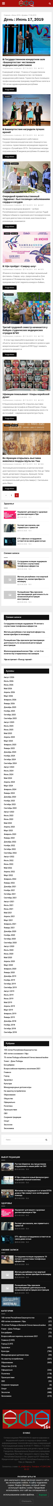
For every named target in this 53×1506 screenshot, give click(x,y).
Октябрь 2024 (10, 759)
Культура (14, 233)
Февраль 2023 (10, 834)
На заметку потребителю (15, 1091)
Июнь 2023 (8, 819)
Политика (8, 1106)
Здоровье (15, 26)
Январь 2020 (9, 972)
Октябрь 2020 (10, 939)
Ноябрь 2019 (9, 980)
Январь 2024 (9, 793)
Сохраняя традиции (12, 1117)
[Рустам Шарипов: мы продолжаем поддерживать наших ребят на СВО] (7, 1167)
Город (6, 1076)
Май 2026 (8, 689)
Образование (9, 294)
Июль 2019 (8, 995)
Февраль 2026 (10, 700)
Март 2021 (8, 920)
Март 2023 (8, 830)
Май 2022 (8, 868)
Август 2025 (9, 722)
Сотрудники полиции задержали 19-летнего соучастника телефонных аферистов (32, 563)
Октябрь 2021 (10, 894)
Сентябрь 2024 (10, 763)
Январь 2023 (9, 838)
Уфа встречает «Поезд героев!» (18, 659)
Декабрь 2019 (10, 976)
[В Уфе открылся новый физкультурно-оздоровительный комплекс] (7, 1180)
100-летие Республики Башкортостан (20, 1050)
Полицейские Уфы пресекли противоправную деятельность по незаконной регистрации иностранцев (24, 642)
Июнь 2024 (8, 774)
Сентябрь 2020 (10, 943)
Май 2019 (8, 1002)
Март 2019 (8, 1010)
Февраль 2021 (10, 924)
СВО (5, 1113)
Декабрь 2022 (10, 842)
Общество (8, 1099)
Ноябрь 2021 (9, 890)
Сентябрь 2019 (10, 987)
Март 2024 (8, 786)
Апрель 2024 (9, 782)
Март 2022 (8, 875)
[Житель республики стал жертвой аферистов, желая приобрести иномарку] (10, 580)
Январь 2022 (9, 883)
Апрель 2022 (9, 872)
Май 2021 (8, 913)
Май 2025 (8, 733)
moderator (18, 68)
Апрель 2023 (9, 827)
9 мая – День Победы (13, 1061)
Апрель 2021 (9, 916)
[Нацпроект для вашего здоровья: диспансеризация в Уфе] (10, 515)
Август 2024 (9, 767)
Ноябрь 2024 (9, 756)
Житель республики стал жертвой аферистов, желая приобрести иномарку (32, 579)
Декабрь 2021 (10, 887)
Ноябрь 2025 (9, 711)
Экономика (9, 1128)
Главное (7, 26)
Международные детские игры (17, 1087)
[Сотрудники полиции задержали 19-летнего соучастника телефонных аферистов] (10, 564)
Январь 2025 (9, 748)
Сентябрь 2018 (10, 1032)
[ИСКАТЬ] (46, 1139)
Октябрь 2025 (10, 715)
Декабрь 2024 (10, 752)
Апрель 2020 (9, 961)
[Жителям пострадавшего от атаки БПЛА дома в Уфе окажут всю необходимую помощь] (7, 1193)
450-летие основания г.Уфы (16, 1054)
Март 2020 (8, 965)
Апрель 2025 (9, 737)
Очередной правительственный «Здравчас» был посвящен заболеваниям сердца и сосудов (26, 199)
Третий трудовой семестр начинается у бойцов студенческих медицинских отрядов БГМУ (25, 330)
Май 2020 (8, 957)
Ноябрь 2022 (9, 845)
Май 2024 (8, 778)
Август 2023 (9, 812)
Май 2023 (8, 823)
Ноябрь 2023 (9, 801)
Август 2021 (9, 902)
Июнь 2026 (8, 685)
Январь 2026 (9, 704)
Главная (7, 15)
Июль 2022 (8, 860)
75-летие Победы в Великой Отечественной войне (26, 1057)
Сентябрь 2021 (10, 898)
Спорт (6, 1121)
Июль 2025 (8, 726)
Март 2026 (8, 696)
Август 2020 (9, 946)
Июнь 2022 (8, 864)
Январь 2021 (9, 928)
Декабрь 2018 (10, 1021)
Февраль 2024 (10, 789)
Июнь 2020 (8, 954)
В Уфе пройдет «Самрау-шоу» (19, 266)
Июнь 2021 (8, 909)
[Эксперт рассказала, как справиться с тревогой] (10, 528)
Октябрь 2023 (10, 804)
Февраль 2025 (10, 745)
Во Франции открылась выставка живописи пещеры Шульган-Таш (22, 459)
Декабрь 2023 (10, 797)
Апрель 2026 (9, 692)
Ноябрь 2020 (9, 935)
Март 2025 (8, 741)
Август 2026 (9, 677)
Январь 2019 (9, 1017)
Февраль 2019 (10, 1014)
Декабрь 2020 (10, 931)
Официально (9, 1102)
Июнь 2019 (16, 15)
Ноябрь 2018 (9, 1025)
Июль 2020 (8, 950)
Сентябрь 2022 (10, 853)
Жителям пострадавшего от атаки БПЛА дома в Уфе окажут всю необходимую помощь (33, 1193)
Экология (8, 1125)
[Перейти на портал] (11, 1306)
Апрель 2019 (9, 1006)
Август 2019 (9, 991)
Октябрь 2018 (10, 1029)
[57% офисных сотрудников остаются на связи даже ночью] (10, 542)
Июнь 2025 (8, 730)
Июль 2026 (8, 681)
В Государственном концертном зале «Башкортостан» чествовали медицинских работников (24, 62)
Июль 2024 (8, 771)
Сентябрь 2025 (10, 718)
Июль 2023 (8, 816)
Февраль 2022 (10, 879)
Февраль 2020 (10, 969)
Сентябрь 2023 (10, 808)
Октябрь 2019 (10, 984)
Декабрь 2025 (10, 707)
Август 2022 (9, 857)
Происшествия (10, 1110)
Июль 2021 (8, 905)
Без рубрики (9, 1065)
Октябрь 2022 (10, 849)
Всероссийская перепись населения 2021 (22, 1069)
